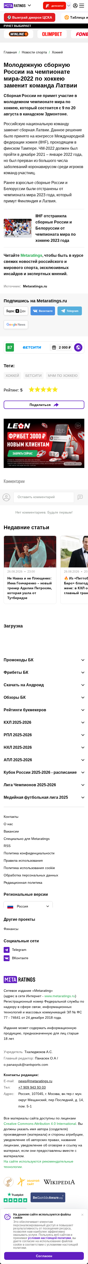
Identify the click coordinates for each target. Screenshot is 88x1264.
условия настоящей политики (49, 1238)
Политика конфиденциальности (29, 853)
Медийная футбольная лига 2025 (36, 797)
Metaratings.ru (35, 286)
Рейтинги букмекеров (25, 710)
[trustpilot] (15, 1197)
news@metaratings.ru (35, 1081)
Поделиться (40, 405)
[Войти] (75, 5)
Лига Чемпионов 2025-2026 (30, 785)
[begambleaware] (48, 1197)
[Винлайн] (18, 34)
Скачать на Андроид (24, 685)
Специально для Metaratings (27, 839)
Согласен (44, 1256)
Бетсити (33, 376)
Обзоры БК (15, 697)
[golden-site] (28, 1182)
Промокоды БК (18, 660)
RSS (7, 846)
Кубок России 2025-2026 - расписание (40, 772)
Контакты (11, 817)
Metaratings (31, 255)
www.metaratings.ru (59, 996)
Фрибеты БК (16, 673)
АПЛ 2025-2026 (18, 760)
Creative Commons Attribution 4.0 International (40, 1124)
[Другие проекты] (17, 5)
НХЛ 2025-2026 (18, 747)
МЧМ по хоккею (62, 376)
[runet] (8, 1182)
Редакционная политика (23, 882)
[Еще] (81, 5)
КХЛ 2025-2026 (17, 722)
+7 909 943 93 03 (32, 1087)
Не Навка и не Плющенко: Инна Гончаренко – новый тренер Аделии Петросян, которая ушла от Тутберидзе (29, 588)
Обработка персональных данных (31, 875)
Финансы (11, 929)
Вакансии (11, 831)
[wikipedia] (59, 1182)
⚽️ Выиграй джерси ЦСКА (29, 17)
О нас (8, 824)
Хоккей (12, 376)
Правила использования (23, 860)
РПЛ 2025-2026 (18, 735)
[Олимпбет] (52, 34)
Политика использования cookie (29, 868)
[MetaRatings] (19, 979)
